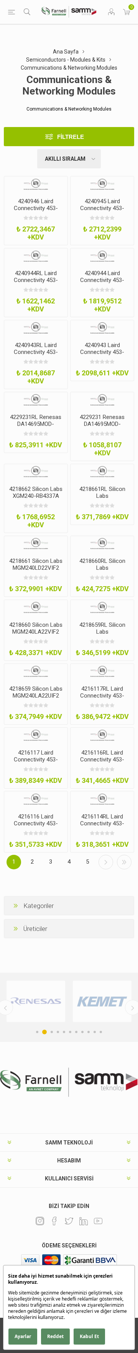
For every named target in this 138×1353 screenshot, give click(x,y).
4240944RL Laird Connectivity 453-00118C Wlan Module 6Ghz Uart (35, 283)
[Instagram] (40, 1221)
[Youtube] (98, 1221)
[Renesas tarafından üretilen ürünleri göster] (35, 1001)
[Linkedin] (83, 1221)
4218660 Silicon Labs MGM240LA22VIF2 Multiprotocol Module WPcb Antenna (35, 635)
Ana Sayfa (66, 52)
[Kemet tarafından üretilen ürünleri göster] (102, 1001)
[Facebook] (54, 1221)
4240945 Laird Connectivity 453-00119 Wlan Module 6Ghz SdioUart (102, 211)
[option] (36, 1001)
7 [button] (76, 1032)
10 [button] (95, 1032)
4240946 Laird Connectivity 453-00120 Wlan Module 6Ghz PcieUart (35, 211)
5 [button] (64, 1032)
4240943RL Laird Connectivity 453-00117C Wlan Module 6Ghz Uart (35, 355)
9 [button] (88, 1032)
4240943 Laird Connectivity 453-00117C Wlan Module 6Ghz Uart (102, 355)
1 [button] (37, 1032)
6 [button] (70, 1032)
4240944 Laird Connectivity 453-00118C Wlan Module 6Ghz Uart (102, 283)
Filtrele (70, 137)
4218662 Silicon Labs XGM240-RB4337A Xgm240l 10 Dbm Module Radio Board (35, 499)
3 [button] (52, 1032)
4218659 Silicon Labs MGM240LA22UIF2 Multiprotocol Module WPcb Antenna (35, 699)
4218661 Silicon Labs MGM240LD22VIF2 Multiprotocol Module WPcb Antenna (35, 571)
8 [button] (82, 1032)
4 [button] (58, 1032)
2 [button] (44, 1032)
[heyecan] (69, 1221)
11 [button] (101, 1032)
